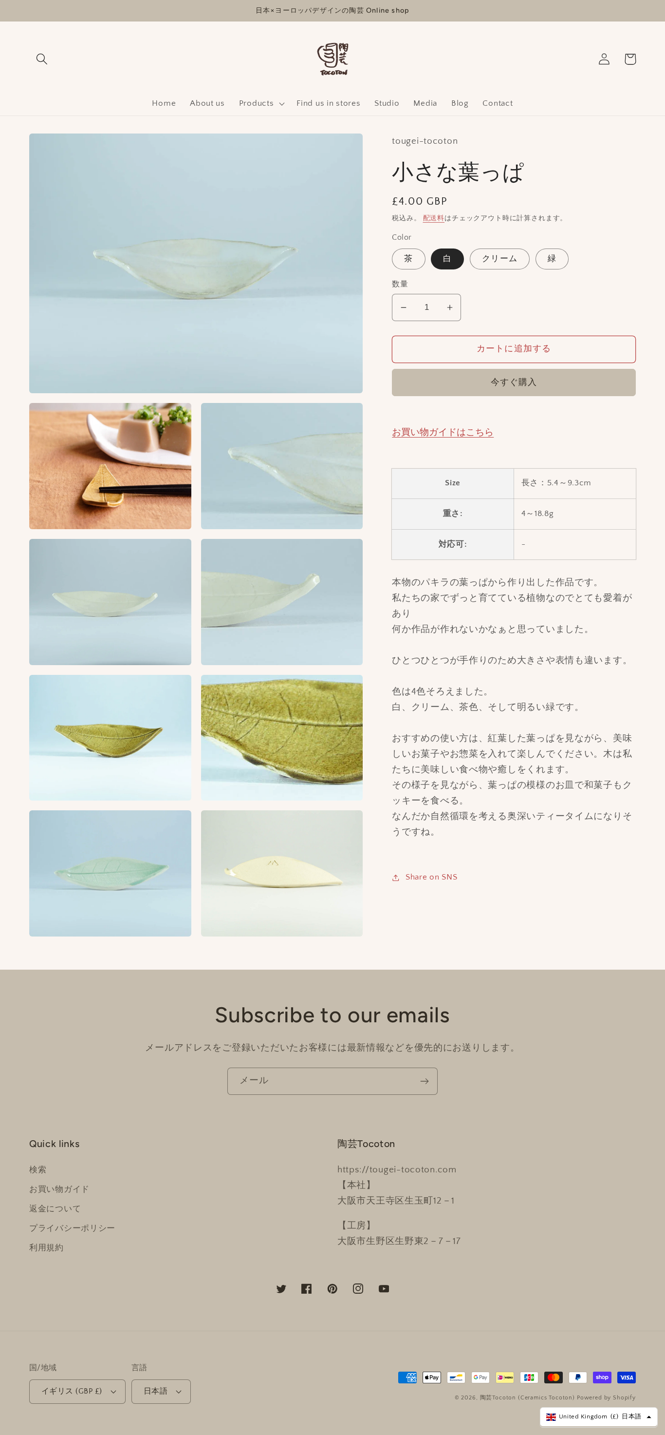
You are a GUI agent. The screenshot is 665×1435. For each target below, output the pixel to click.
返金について (55, 1209)
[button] (42, 59)
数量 (400, 285)
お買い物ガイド (59, 1189)
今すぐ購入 (514, 382)
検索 (37, 1170)
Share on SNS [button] (431, 877)
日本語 (155, 1391)
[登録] (424, 1081)
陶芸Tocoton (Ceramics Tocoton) (527, 1398)
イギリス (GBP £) (71, 1391)
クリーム (499, 259)
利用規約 (46, 1248)
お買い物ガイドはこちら (443, 432)
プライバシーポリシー (72, 1228)
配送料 (434, 218)
